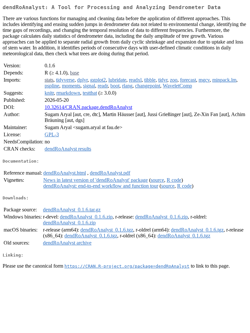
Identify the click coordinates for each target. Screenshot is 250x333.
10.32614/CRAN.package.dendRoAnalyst (88, 107)
